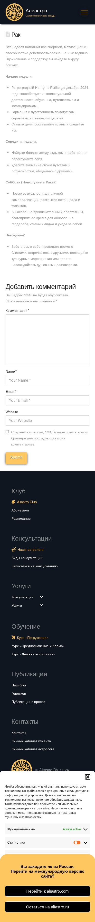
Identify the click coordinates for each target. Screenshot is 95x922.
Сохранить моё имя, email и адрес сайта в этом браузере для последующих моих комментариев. (49, 437)
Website (12, 411)
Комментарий (17, 310)
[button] (87, 776)
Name (11, 371)
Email (11, 391)
